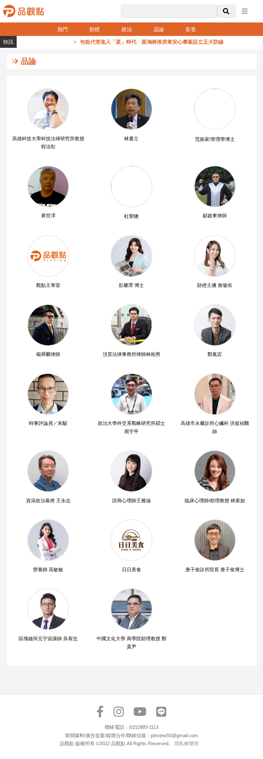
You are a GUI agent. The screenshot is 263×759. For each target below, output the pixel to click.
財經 (94, 29)
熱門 (62, 29)
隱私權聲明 (186, 743)
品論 (159, 29)
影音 (191, 29)
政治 (127, 29)
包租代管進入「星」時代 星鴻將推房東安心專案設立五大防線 (143, 42)
